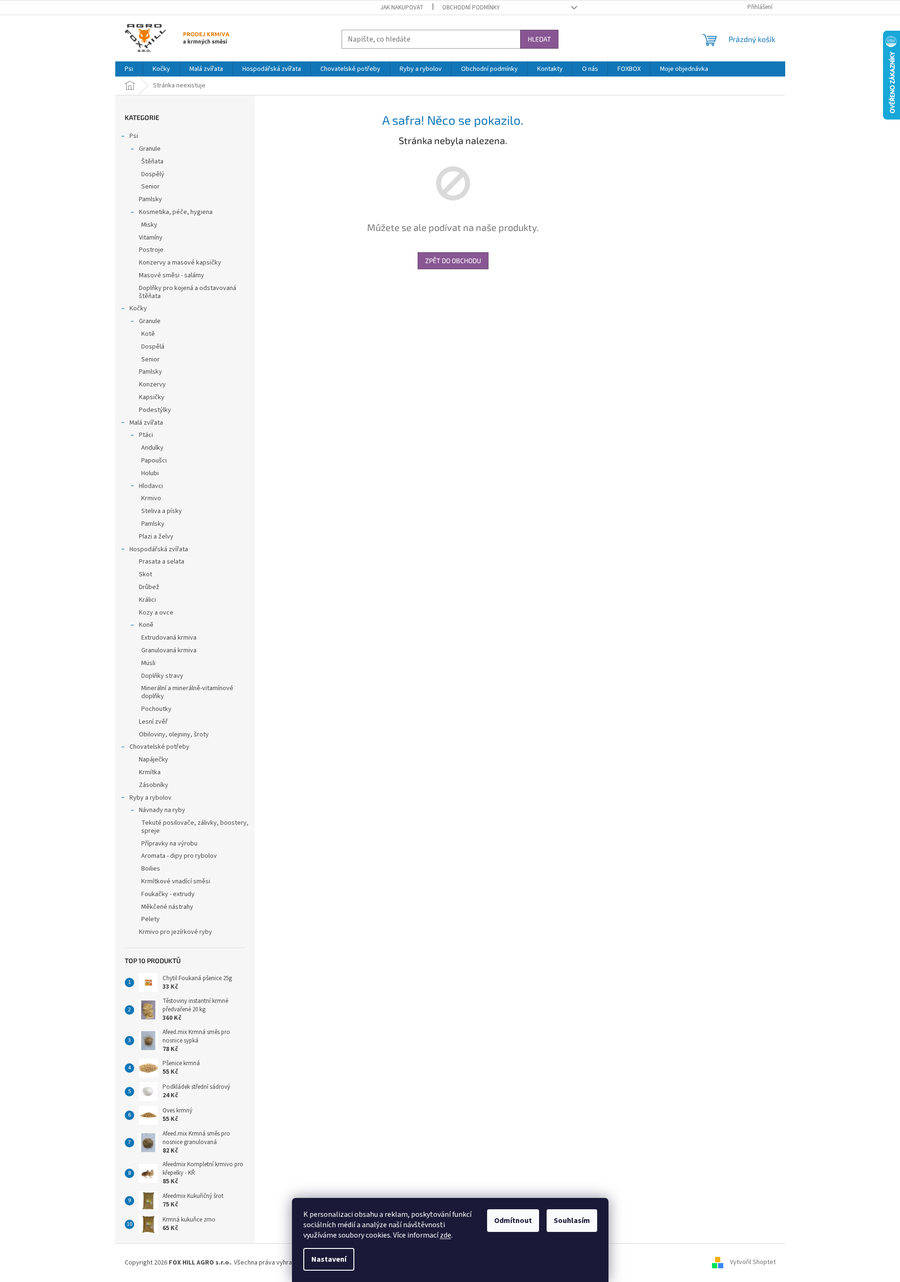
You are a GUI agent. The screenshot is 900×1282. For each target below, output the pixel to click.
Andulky (152, 448)
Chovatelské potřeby (159, 747)
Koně (146, 625)
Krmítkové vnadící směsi (175, 881)
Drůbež (149, 587)
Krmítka (150, 772)
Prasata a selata (161, 561)
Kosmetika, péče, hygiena (176, 212)
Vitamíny (151, 237)
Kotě (148, 334)
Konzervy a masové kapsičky (180, 262)
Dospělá (152, 346)
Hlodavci (151, 486)
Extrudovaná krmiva (169, 637)
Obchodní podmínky (471, 7)
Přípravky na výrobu (169, 843)
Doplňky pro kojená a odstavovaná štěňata (187, 292)
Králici (147, 600)
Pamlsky (150, 199)
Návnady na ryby (162, 810)
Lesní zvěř (153, 721)
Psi (133, 136)
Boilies (150, 868)
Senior (150, 186)
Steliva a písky (161, 511)
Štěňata (152, 161)
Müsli (148, 663)
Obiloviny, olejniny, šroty (174, 734)
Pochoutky (156, 709)
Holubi (150, 473)
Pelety (150, 919)
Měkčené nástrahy (167, 907)
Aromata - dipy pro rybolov (179, 856)
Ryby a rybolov (150, 798)
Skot (145, 574)
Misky (149, 225)
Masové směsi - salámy (171, 275)
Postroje (151, 250)
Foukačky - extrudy (168, 894)
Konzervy (152, 384)
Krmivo (151, 498)
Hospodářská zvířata (158, 549)
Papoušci (154, 460)
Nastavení (328, 1259)
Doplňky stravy (162, 676)
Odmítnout (513, 1220)
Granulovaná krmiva (169, 650)
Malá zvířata (146, 422)
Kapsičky (151, 397)
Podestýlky (155, 410)
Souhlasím (572, 1220)
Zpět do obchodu (453, 260)
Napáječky (153, 759)
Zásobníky (153, 785)
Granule (150, 149)
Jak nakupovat (401, 7)
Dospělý (152, 174)
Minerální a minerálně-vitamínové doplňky (187, 692)
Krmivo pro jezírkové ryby (175, 932)
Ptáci (146, 435)
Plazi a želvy (156, 536)
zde (445, 1235)
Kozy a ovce (156, 612)
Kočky (138, 308)
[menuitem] (129, 69)
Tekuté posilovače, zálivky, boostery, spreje (195, 827)
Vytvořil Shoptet (753, 1262)
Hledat (539, 39)
